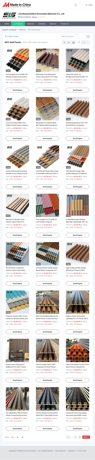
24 (12, 437)
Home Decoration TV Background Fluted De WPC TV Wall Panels (77, 76)
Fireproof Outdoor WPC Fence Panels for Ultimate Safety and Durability (17, 318)
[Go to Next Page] (88, 42)
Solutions (41, 24)
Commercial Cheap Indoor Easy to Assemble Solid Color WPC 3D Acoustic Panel (47, 173)
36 (17, 437)
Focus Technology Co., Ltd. (32, 451)
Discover (53, 24)
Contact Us (65, 24)
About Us (30, 24)
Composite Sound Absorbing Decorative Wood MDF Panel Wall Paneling (76, 415)
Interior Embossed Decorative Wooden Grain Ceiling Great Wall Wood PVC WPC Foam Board (17, 173)
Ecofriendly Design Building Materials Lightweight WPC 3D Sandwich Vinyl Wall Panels (77, 221)
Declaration (71, 451)
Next (85, 437)
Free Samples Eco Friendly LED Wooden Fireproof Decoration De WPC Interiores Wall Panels (17, 76)
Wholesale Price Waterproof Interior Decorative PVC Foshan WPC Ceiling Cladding (47, 76)
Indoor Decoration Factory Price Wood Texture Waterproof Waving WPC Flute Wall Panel (77, 366)
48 (22, 437)
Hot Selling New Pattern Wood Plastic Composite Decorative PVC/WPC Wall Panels (16, 415)
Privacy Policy (82, 451)
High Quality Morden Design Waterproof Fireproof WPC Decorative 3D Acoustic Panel (76, 270)
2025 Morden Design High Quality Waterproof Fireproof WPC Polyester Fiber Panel (76, 173)
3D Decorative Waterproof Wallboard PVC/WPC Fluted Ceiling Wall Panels (16, 366)
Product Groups (12, 36)
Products (19, 24)
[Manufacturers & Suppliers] (17, 4)
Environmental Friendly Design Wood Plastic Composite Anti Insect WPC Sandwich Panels (47, 270)
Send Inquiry (17, 90)
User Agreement (60, 451)
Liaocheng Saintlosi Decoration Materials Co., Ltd (41, 14)
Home (7, 24)
